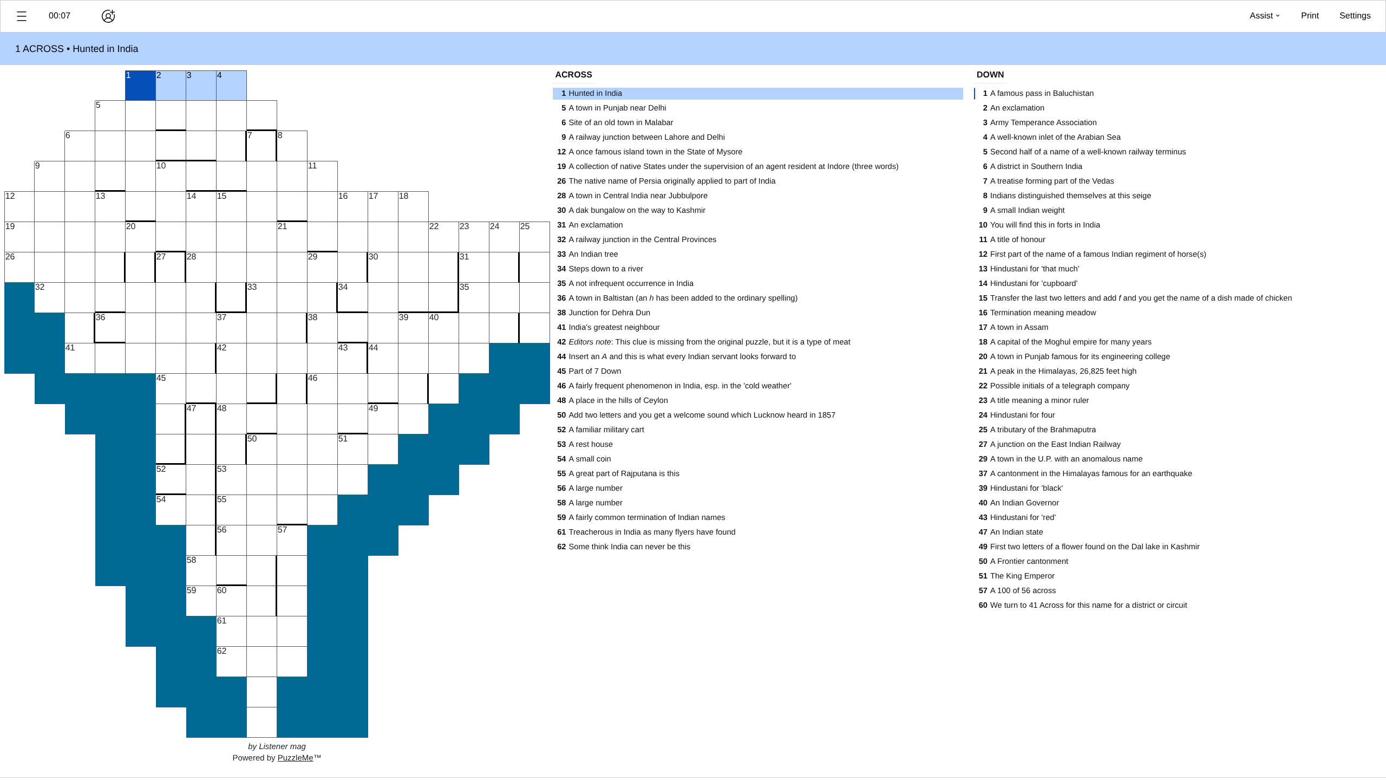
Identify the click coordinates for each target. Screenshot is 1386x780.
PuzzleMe (295, 758)
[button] (21, 16)
